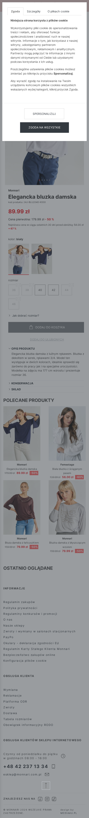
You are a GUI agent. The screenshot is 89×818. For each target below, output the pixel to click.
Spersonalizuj (44, 113)
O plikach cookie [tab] (58, 11)
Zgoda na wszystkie (44, 127)
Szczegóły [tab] (34, 11)
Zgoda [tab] (15, 11)
